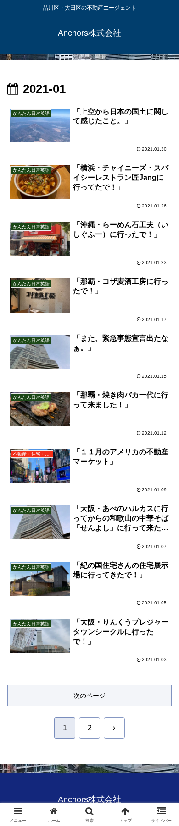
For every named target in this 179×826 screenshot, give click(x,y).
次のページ (89, 695)
